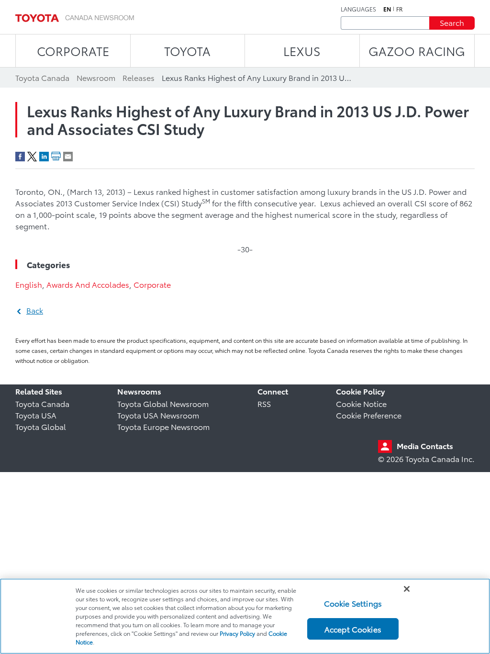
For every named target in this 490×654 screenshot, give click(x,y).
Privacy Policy (237, 633)
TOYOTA (187, 50)
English (28, 284)
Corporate (152, 284)
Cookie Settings (353, 603)
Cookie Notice (361, 403)
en (387, 9)
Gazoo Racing (416, 50)
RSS (264, 403)
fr (399, 9)
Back (34, 310)
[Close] (406, 588)
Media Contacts (425, 445)
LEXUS (302, 50)
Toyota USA (35, 414)
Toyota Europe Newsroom (163, 426)
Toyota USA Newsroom (158, 414)
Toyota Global (40, 426)
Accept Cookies (352, 628)
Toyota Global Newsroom (163, 403)
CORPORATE (73, 50)
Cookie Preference (368, 414)
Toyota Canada (42, 403)
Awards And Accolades (87, 284)
